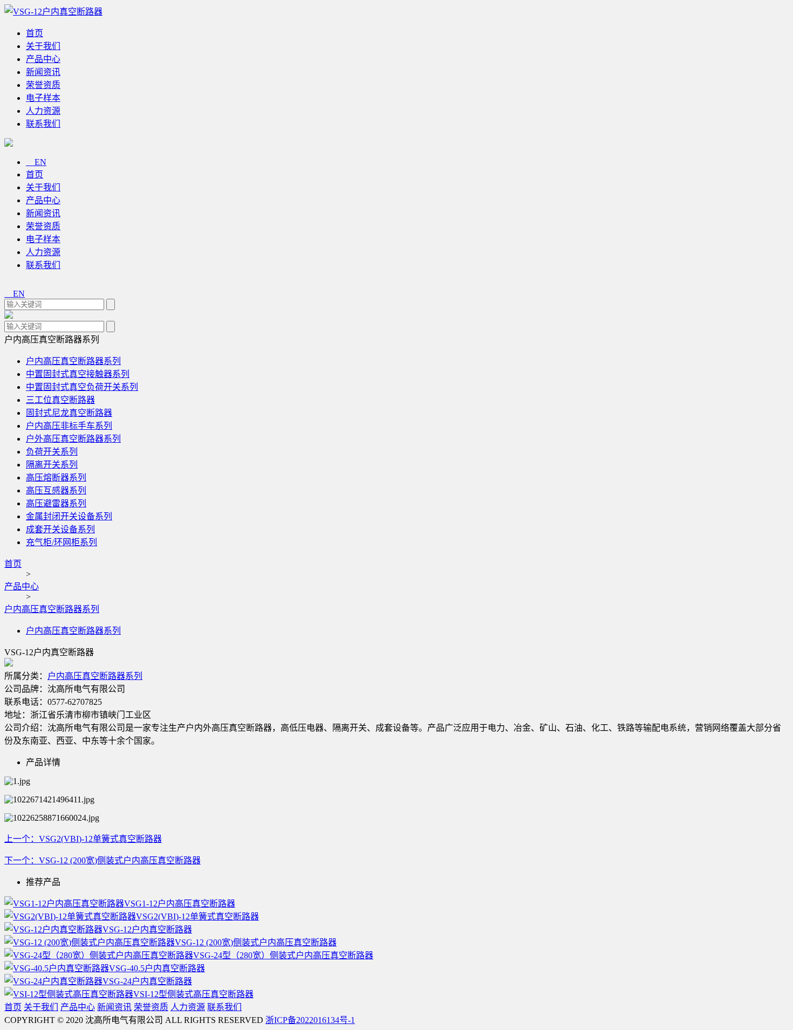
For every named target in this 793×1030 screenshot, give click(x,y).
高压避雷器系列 (56, 503)
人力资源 (43, 110)
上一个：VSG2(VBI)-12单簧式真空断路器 (83, 838)
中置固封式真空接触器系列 (77, 374)
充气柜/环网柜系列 (61, 542)
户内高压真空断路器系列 (73, 361)
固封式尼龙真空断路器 (69, 412)
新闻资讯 (43, 72)
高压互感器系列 (56, 490)
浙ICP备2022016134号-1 (310, 1020)
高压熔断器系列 (56, 477)
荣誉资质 (43, 85)
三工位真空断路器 (60, 399)
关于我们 (43, 46)
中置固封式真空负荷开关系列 (82, 387)
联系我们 (43, 123)
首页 (34, 33)
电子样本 (43, 97)
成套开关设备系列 (60, 529)
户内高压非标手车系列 (69, 425)
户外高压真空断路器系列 (73, 438)
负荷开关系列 (52, 451)
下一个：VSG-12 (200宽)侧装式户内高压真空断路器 (102, 860)
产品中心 (43, 59)
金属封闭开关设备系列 (69, 516)
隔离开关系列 (52, 464)
